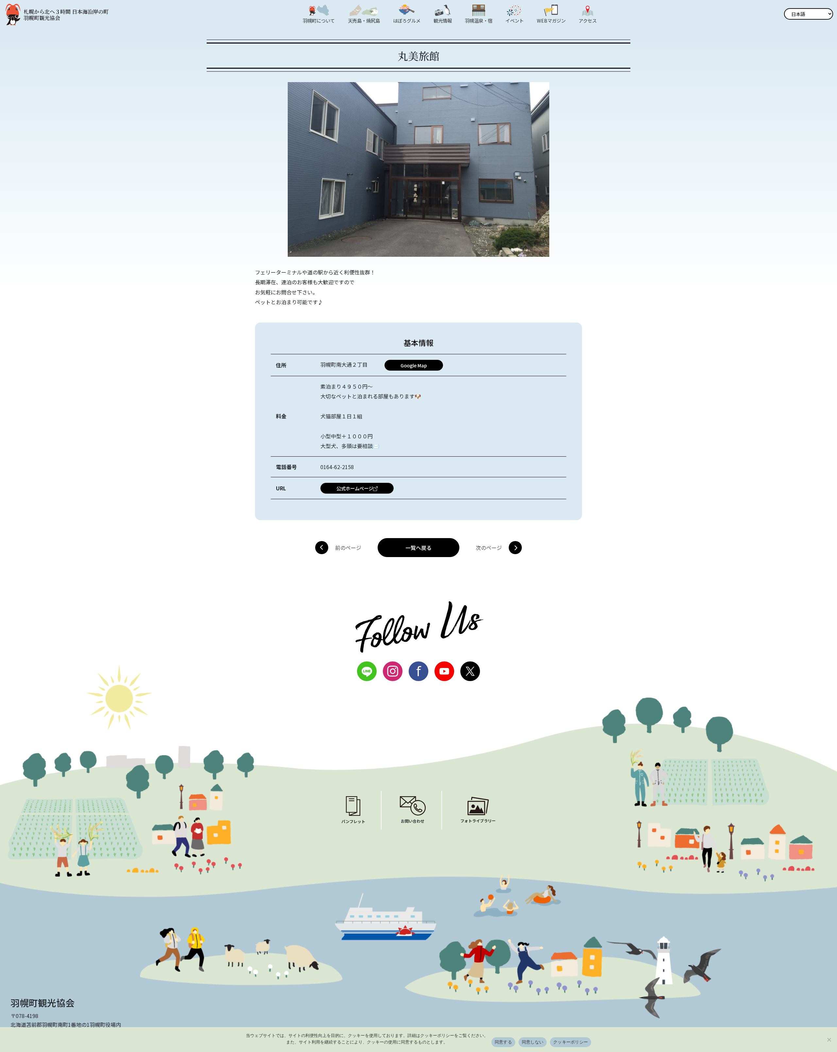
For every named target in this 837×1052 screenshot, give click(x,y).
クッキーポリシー (570, 1041)
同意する (503, 1041)
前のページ (348, 548)
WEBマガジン (551, 20)
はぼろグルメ (406, 20)
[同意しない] (829, 1039)
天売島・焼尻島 (364, 20)
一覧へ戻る (418, 548)
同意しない (532, 1041)
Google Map (414, 365)
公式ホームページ (354, 488)
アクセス (588, 20)
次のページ (489, 548)
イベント (514, 20)
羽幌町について (319, 20)
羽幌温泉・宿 (478, 20)
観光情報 (443, 20)
